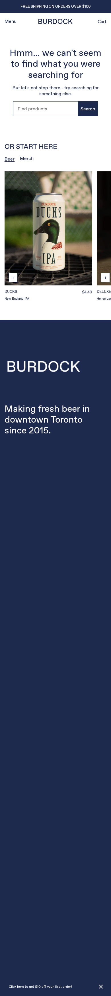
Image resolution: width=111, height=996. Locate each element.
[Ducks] (48, 228)
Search (88, 109)
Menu (11, 21)
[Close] (101, 986)
